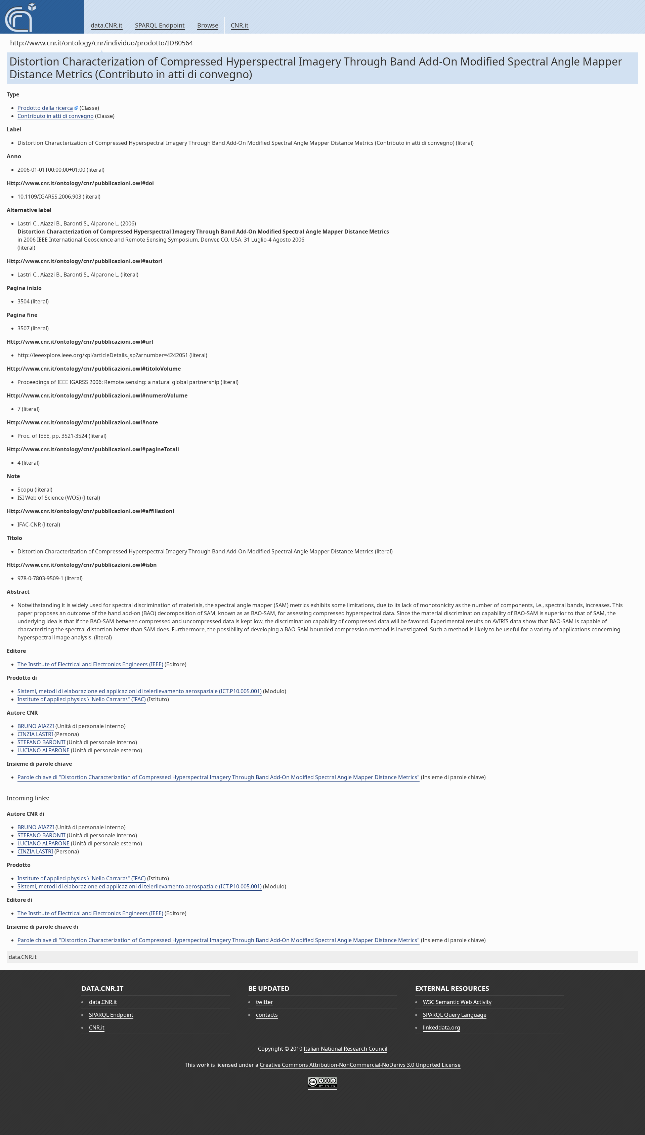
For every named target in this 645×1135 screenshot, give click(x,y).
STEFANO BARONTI (41, 742)
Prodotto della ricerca (45, 108)
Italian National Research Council (345, 1048)
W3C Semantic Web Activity (457, 1002)
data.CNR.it (107, 25)
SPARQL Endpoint (160, 25)
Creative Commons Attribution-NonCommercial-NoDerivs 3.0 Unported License (360, 1064)
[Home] (42, 17)
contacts (267, 1014)
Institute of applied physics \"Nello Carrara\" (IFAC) (81, 699)
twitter (264, 1002)
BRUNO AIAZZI (35, 726)
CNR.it (240, 25)
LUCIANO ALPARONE (43, 750)
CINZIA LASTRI (35, 734)
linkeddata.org (441, 1027)
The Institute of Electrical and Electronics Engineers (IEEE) (90, 664)
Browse (207, 25)
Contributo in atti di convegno (55, 116)
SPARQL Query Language (454, 1014)
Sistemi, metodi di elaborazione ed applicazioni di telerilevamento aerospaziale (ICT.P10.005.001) (139, 691)
